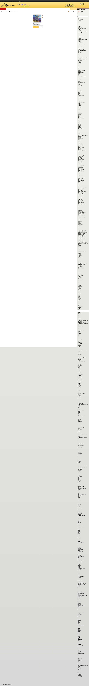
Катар (79, 475)
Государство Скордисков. (82, 59)
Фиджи (79, 638)
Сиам (79, 617)
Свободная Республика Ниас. (83, 595)
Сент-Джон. (80, 280)
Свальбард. (80, 262)
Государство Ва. (80, 58)
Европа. (79, 69)
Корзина (74, 8)
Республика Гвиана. (81, 582)
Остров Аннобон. (81, 166)
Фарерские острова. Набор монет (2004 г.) (36, 24)
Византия (79, 409)
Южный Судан (80, 676)
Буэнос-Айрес (80, 374)
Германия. (80, 52)
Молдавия (79, 534)
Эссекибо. (79, 345)
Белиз (79, 386)
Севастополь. (80, 266)
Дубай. (79, 65)
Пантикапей (80, 429)
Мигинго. (79, 532)
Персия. (79, 219)
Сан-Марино (80, 591)
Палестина (79, 565)
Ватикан (79, 402)
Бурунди (79, 398)
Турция (79, 631)
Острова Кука (80, 551)
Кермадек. (80, 90)
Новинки (79, 11)
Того (78, 623)
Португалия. (80, 221)
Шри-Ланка (79, 660)
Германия (79, 422)
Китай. (79, 93)
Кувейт (79, 497)
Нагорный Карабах (81, 542)
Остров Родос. (80, 189)
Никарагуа (79, 548)
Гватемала (79, 419)
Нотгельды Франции (81, 556)
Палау (79, 564)
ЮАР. (79, 347)
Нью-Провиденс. (81, 145)
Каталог (9, 8)
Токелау (79, 552)
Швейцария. (80, 340)
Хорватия (79, 647)
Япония (79, 678)
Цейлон (79, 661)
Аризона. (79, 30)
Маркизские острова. (81, 118)
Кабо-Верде (80, 469)
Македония (79, 514)
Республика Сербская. (82, 236)
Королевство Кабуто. (81, 102)
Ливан (79, 505)
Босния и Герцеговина (81, 393)
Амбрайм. (79, 367)
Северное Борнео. (81, 269)
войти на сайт (23, 4)
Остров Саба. (80, 190)
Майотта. (79, 112)
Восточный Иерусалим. (82, 50)
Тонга (79, 624)
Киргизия (79, 480)
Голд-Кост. (79, 54)
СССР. (79, 296)
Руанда (79, 586)
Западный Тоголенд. (81, 70)
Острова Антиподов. (81, 155)
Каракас (79, 407)
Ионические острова (81, 427)
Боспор (79, 394)
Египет (79, 438)
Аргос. (79, 29)
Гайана (79, 414)
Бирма (79, 541)
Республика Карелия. (81, 233)
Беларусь (79, 385)
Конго (79, 487)
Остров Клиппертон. (81, 177)
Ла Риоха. (79, 105)
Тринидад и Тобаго (81, 625)
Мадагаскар (80, 513)
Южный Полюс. (80, 351)
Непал (79, 544)
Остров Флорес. (80, 203)
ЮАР (78, 673)
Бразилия (79, 396)
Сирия (79, 602)
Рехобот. (79, 245)
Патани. (79, 571)
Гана (78, 418)
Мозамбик (79, 533)
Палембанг (80, 453)
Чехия (79, 652)
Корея (79, 493)
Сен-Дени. (80, 276)
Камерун (79, 472)
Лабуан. (79, 103)
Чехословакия (80, 654)
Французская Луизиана (81, 645)
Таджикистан (80, 615)
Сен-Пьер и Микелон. (81, 279)
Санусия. (79, 258)
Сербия (79, 598)
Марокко (79, 525)
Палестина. (80, 210)
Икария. (79, 73)
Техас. (79, 299)
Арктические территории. (82, 31)
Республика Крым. (81, 234)
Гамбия (79, 417)
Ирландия (79, 459)
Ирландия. (80, 75)
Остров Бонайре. (81, 169)
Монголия (79, 536)
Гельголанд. (80, 51)
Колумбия (79, 485)
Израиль (79, 448)
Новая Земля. (80, 140)
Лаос (78, 498)
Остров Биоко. (80, 168)
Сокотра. (79, 289)
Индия (79, 451)
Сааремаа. (80, 255)
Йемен (79, 464)
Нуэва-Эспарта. (80, 144)
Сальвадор (79, 588)
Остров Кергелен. (81, 559)
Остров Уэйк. (80, 201)
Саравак (79, 520)
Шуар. (79, 344)
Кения (79, 477)
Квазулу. (79, 87)
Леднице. (79, 106)
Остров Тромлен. (81, 198)
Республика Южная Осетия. (82, 242)
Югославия (79, 674)
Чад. (79, 332)
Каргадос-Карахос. (81, 85)
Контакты (25, 8)
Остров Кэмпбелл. (81, 180)
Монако (79, 535)
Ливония (79, 500)
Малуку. (79, 115)
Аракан (79, 540)
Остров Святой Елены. (82, 192)
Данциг (79, 575)
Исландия (79, 460)
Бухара (79, 634)
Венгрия (79, 405)
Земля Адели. (80, 71)
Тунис (79, 629)
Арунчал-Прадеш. (81, 32)
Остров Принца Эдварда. (82, 187)
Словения (79, 604)
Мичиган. (79, 126)
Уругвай (79, 637)
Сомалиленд (80, 607)
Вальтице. (79, 40)
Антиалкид (79, 370)
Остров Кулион (80, 640)
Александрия (80, 365)
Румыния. (79, 254)
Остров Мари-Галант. (81, 182)
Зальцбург (80, 359)
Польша (79, 574)
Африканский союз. (81, 378)
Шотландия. (80, 342)
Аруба (79, 376)
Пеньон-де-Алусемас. (81, 215)
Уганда (79, 632)
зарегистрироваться (25, 5)
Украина (79, 636)
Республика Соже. (81, 237)
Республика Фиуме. (81, 241)
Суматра (79, 454)
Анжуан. (79, 26)
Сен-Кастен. (80, 277)
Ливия (79, 506)
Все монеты (80, 13)
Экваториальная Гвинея (82, 664)
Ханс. (79, 324)
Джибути (79, 436)
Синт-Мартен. (80, 286)
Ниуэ (79, 550)
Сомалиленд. (80, 294)
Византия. (79, 48)
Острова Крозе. (80, 162)
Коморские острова (81, 486)
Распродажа (80, 14)
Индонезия (79, 452)
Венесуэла (79, 406)
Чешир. (79, 336)
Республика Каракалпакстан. (83, 232)
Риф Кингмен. (80, 247)
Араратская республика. (82, 28)
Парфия (79, 570)
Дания (79, 431)
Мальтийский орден (81, 524)
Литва (79, 507)
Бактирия (79, 381)
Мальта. (79, 116)
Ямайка (79, 677)
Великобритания (80, 403)
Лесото (79, 503)
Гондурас (79, 423)
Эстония (79, 671)
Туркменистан (80, 630)
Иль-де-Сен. (80, 74)
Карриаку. (79, 86)
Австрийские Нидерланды (82, 357)
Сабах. (79, 256)
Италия (79, 463)
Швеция (79, 659)
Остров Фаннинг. (81, 202)
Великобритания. (81, 42)
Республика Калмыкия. (82, 231)
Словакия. (79, 288)
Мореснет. (79, 130)
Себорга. (79, 265)
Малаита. (79, 114)
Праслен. (79, 223)
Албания (79, 364)
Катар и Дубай (80, 476)
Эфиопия (79, 672)
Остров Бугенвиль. (81, 171)
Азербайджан (80, 360)
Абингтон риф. (80, 19)
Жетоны (79, 439)
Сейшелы (79, 597)
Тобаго (79, 626)
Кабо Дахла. (80, 80)
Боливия (79, 392)
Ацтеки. (79, 33)
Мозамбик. (80, 127)
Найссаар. (80, 134)
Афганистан (80, 377)
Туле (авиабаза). (81, 306)
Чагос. (79, 331)
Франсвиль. (80, 314)
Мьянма (79, 539)
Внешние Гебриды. (81, 49)
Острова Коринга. (81, 161)
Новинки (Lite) (80, 12)
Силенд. (79, 285)
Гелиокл (79, 420)
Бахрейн (79, 384)
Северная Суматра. (81, 268)
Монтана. (79, 129)
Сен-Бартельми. (81, 275)
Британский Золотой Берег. (82, 39)
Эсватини (79, 668)
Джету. (79, 64)
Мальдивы (79, 522)
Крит (79, 428)
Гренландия (80, 432)
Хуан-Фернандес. (81, 330)
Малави (79, 516)
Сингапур (79, 599)
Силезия (79, 577)
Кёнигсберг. (80, 91)
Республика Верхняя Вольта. (83, 227)
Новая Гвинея (80, 354)
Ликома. (79, 108)
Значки (79, 446)
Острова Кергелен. (81, 160)
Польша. (79, 220)
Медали (79, 530)
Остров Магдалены (81, 560)
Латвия (79, 499)
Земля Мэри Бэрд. (81, 72)
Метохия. (79, 125)
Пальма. (79, 566)
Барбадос (79, 383)
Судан (79, 608)
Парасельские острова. (82, 212)
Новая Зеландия (80, 549)
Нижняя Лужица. (81, 138)
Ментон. (79, 123)
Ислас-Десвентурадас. (82, 76)
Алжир (79, 366)
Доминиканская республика (82, 437)
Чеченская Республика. (82, 335)
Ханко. (79, 643)
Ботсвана (79, 395)
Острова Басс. (80, 156)
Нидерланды (80, 547)
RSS (81, 11)
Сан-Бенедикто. (80, 257)
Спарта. (79, 295)
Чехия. (79, 334)
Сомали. (79, 290)
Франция (79, 644)
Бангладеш (79, 382)
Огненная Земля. (81, 147)
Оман (79, 558)
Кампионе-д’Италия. (81, 82)
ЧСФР (79, 655)
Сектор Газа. (80, 273)
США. (79, 297)
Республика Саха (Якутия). (82, 235)
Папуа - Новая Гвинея (81, 568)
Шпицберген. (80, 343)
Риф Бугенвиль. (80, 246)
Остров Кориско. (81, 179)
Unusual (79, 18)
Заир (78, 440)
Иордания (79, 455)
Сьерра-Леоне (80, 614)
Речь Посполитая (81, 576)
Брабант (79, 358)
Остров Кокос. (80, 178)
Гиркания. (79, 53)
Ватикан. (79, 41)
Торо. (79, 300)
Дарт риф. (79, 62)
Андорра (79, 369)
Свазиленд (80, 669)
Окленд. (79, 149)
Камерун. (79, 81)
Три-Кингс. (80, 305)
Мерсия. (79, 124)
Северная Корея (80, 596)
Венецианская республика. (82, 44)
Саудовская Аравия (81, 593)
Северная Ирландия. (81, 267)
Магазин (3, 8)
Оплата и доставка (17, 8)
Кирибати (79, 481)
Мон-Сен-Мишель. (81, 128)
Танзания (79, 620)
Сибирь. (79, 284)
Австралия (79, 353)
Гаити (79, 413)
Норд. (79, 141)
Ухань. (79, 308)
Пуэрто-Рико (80, 613)
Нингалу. (79, 139)
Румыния (79, 587)
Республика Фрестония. (82, 584)
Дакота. (79, 61)
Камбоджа (79, 471)
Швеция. (79, 341)
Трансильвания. (80, 302)
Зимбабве (79, 444)
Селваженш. (80, 274)
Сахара (79, 594)
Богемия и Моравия (81, 653)
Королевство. (80, 98)
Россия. (79, 253)
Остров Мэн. (80, 183)
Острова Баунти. (81, 157)
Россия (79, 585)
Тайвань (79, 619)
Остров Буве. (80, 170)
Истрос (79, 462)
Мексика (79, 531)
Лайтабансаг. (80, 104)
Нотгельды (79, 555)
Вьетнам (79, 411)
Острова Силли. (80, 167)
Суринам (79, 609)
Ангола (79, 368)
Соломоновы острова (81, 605)
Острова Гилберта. (81, 158)
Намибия (79, 543)
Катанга (79, 490)
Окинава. (79, 148)
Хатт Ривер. (80, 325)
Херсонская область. (81, 329)
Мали (78, 521)
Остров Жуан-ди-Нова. (82, 173)
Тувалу (79, 628)
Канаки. (79, 84)
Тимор (79, 622)
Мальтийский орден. (81, 117)
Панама (79, 567)
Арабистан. (80, 27)
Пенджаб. (79, 214)
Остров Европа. (80, 172)
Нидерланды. (80, 137)
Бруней (79, 397)
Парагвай (79, 569)
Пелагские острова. (81, 213)
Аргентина (79, 373)
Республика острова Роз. (82, 583)
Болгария (79, 391)
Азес (78, 363)
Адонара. (79, 21)
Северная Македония (81, 515)
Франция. (79, 315)
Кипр (78, 479)
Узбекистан (79, 633)
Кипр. (79, 92)
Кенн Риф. (79, 478)
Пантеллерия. (80, 211)
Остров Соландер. (81, 194)
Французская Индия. (81, 319)
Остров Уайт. (80, 199)
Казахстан (79, 470)
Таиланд (79, 616)
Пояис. (79, 222)
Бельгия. (79, 37)
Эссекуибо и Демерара (82, 415)
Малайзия (79, 517)
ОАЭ (78, 557)
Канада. (79, 83)
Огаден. (79, 146)
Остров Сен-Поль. (81, 193)
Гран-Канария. (80, 424)
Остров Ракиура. (81, 188)
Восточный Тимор (81, 410)
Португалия (80, 578)
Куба (78, 496)
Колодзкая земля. (81, 95)
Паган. (79, 209)
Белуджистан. (80, 387)
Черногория (80, 651)
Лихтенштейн (80, 508)
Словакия (79, 603)
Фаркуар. (79, 312)
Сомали (79, 606)
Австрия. (79, 20)
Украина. (79, 307)
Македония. (80, 113)
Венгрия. (79, 43)
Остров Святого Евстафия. (82, 191)
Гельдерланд (80, 421)
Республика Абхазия (81, 581)
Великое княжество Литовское (83, 404)
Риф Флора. (80, 248)
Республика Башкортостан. (82, 226)
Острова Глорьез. (81, 159)
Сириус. (79, 287)
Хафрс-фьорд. (80, 326)
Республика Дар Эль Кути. (82, 230)
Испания (79, 461)
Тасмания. (80, 298)
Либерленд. (80, 107)
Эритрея (79, 667)
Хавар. (79, 646)
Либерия (79, 504)
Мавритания (80, 512)
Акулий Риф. (80, 22)
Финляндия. (80, 313)
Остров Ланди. (80, 181)
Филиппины (80, 639)
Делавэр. (79, 63)
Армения (79, 375)
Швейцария (80, 658)
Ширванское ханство (81, 361)
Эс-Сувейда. (80, 346)
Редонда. (79, 225)
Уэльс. (79, 309)
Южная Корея (80, 675)
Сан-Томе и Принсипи (81, 592)
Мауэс (79, 529)
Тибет (79, 621)
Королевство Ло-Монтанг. (82, 494)
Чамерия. (79, 333)
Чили (78, 657)
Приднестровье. (80, 224)
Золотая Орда (80, 447)
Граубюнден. (80, 60)
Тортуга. (79, 301)
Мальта (79, 523)
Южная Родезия (81, 445)
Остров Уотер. (80, 200)
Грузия (79, 430)
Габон (79, 412)
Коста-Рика (79, 495)
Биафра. (79, 38)
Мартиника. (80, 119)
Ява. (79, 352)
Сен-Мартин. (80, 278)
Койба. (79, 94)
